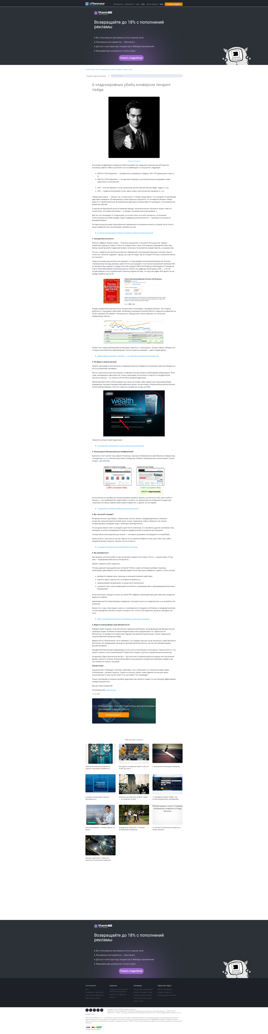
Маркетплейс (138, 1001)
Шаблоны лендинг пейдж (143, 992)
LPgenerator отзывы (92, 998)
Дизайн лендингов (164, 992)
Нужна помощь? (152, 4)
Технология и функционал (143, 989)
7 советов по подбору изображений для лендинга (118, 508)
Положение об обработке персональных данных (119, 990)
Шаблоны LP (129, 4)
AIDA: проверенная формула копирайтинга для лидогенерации (123, 619)
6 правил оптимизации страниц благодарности (97, 798)
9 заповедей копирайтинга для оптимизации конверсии (120, 446)
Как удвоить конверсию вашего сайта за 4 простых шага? (134, 767)
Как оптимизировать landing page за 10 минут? (100, 828)
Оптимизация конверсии (167, 995)
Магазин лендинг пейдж (142, 995)
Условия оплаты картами (93, 1029)
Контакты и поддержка (118, 994)
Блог (87, 989)
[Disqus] (134, 891)
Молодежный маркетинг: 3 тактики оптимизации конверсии (132, 828)
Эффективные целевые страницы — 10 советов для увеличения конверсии (128, 356)
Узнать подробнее (131, 57)
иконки (106, 458)
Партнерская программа (143, 998)
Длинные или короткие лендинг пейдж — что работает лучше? (133, 798)
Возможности (118, 4)
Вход (161, 4)
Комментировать (113, 715)
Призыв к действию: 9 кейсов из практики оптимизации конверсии (98, 859)
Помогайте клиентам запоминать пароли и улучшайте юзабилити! (97, 767)
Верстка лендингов (165, 989)
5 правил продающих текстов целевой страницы (117, 547)
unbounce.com (110, 690)
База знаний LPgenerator (94, 995)
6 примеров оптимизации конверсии (166, 766)
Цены (138, 4)
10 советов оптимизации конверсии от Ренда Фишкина (166, 828)
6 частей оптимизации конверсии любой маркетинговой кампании (125, 233)
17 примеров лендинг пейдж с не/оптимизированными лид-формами (165, 798)
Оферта (112, 997)
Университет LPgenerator (94, 992)
